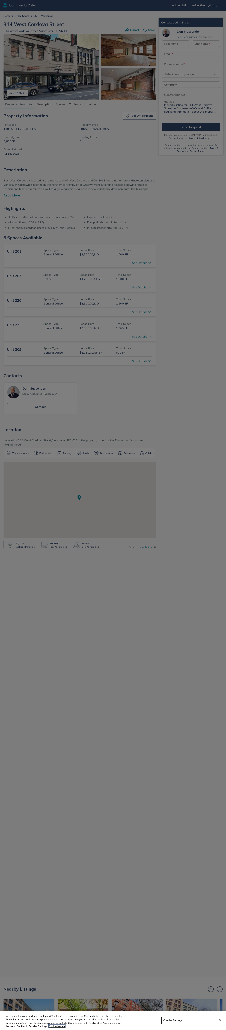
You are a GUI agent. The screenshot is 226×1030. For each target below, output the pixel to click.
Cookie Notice (57, 1026)
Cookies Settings (172, 1020)
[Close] (220, 1020)
